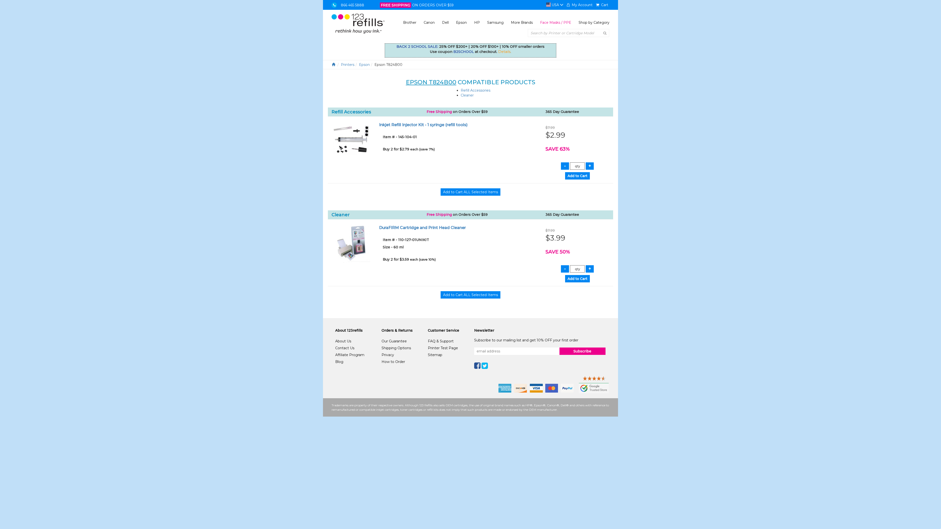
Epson (461, 22)
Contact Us (344, 348)
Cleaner (467, 95)
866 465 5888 (352, 5)
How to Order (393, 362)
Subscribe (582, 351)
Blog (339, 362)
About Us (343, 341)
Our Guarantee (394, 341)
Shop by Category (594, 22)
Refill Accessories (475, 90)
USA (555, 5)
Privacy (388, 355)
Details (504, 51)
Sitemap (435, 355)
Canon (429, 22)
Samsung (495, 22)
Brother (409, 22)
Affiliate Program (349, 355)
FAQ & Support (441, 341)
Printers (347, 64)
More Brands (522, 22)
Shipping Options (396, 348)
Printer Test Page (443, 348)
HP (477, 22)
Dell (445, 22)
